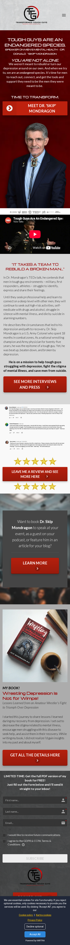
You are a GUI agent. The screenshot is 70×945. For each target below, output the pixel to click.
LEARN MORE (35, 563)
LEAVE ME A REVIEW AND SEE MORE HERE (35, 474)
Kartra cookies (43, 915)
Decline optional (35, 926)
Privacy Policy (35, 920)
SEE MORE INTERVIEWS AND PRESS (35, 384)
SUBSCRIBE (35, 858)
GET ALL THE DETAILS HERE (35, 755)
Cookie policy (26, 915)
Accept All (35, 934)
